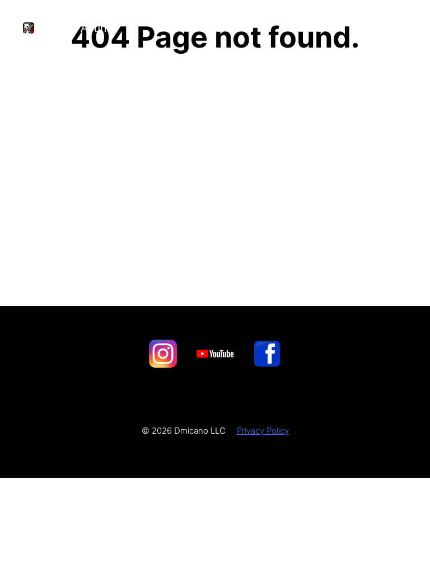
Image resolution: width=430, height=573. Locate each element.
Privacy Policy (263, 430)
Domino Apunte (78, 28)
